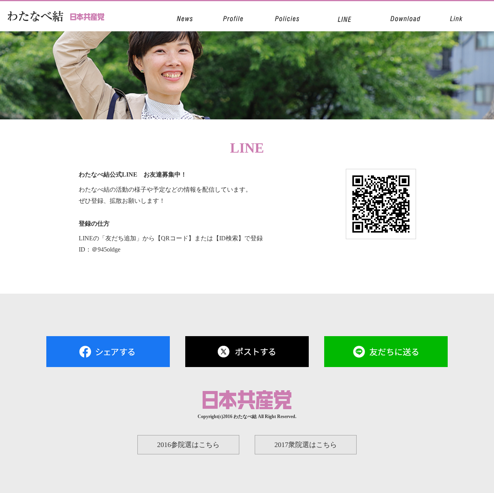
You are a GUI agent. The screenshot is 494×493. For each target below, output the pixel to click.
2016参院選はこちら (188, 444)
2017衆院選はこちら (305, 444)
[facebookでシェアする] (108, 360)
